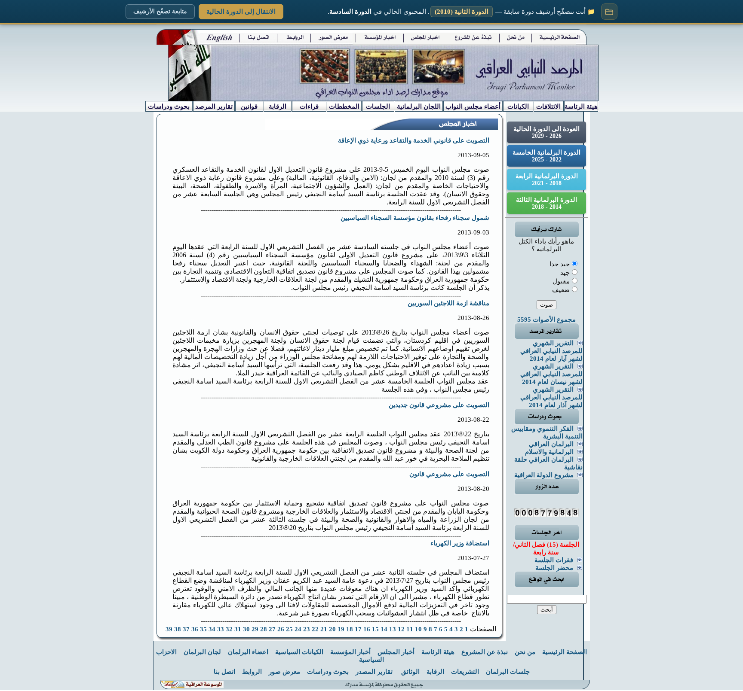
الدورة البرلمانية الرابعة (547, 179)
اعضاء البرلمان (248, 651)
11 (409, 629)
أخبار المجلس (396, 651)
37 (186, 629)
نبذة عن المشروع (484, 651)
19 (341, 629)
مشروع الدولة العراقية (544, 475)
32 (229, 629)
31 (237, 629)
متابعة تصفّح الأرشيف (160, 11)
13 (392, 629)
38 (177, 629)
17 (358, 629)
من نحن (525, 651)
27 (272, 629)
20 (332, 629)
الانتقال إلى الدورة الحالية (241, 11)
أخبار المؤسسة (350, 651)
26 (280, 629)
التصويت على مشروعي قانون (449, 474)
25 (289, 629)
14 (384, 629)
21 (323, 629)
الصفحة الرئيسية (564, 651)
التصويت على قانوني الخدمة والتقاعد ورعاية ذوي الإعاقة (413, 140)
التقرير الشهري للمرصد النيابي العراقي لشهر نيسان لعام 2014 (551, 374)
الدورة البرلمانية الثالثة (546, 203)
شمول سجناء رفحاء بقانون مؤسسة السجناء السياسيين (415, 217)
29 (255, 629)
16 (366, 629)
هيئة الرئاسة (437, 651)
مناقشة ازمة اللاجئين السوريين (448, 303)
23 (306, 629)
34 (212, 629)
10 (418, 629)
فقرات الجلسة (553, 560)
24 (298, 629)
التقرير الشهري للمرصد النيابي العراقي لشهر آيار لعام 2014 (551, 351)
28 (263, 629)
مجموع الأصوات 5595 (546, 319)
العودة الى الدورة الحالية (546, 132)
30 (246, 629)
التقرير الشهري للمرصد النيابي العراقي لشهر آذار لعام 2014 (551, 397)
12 (401, 629)
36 (194, 629)
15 (375, 629)
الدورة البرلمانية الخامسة (546, 156)
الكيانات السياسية (299, 651)
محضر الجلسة (554, 567)
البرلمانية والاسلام (549, 451)
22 (315, 629)
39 (169, 629)
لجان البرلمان (202, 651)
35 (203, 629)
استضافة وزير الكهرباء (459, 543)
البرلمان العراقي (551, 444)
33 (220, 629)
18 (349, 629)
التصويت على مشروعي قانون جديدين (439, 405)
